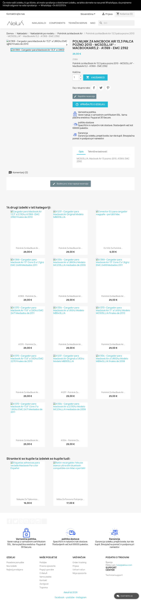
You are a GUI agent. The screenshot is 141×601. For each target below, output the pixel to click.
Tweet (101, 87)
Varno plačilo (45, 576)
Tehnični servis (77, 22)
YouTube (26, 521)
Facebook (9, 521)
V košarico (95, 77)
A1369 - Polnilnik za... (27, 296)
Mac (92, 22)
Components (57, 22)
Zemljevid (44, 584)
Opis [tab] (81, 151)
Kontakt (43, 580)
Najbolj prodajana (14, 569)
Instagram (38, 521)
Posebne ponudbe (15, 562)
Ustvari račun (79, 569)
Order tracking (79, 562)
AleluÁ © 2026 (71, 592)
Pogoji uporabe (47, 569)
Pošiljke (43, 562)
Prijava (76, 566)
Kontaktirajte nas (15, 13)
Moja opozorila (79, 573)
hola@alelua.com (124, 565)
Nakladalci (39, 22)
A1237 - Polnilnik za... (70, 392)
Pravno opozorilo (47, 566)
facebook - (60, 597)
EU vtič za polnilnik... (113, 248)
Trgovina (44, 587)
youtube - (71, 597)
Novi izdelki (11, 566)
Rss (21, 521)
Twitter (15, 521)
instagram (81, 597)
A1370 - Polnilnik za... (27, 344)
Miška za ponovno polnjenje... (70, 499)
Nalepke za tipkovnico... (28, 499)
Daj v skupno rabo (94, 87)
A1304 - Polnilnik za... (70, 440)
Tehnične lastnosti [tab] (97, 151)
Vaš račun (79, 557)
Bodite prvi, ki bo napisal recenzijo (72, 183)
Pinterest (108, 87)
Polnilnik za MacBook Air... (28, 248)
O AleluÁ (43, 573)
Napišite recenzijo (86, 96)
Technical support (114, 575)
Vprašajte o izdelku (90, 104)
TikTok (44, 521)
